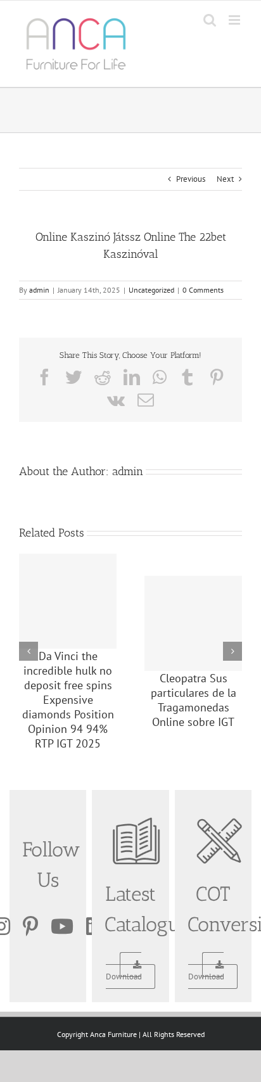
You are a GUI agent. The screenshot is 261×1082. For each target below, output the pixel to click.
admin (39, 290)
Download (124, 976)
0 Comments (203, 290)
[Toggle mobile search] (209, 20)
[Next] (232, 651)
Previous (190, 179)
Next (225, 179)
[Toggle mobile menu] (235, 20)
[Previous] (28, 651)
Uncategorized (151, 290)
